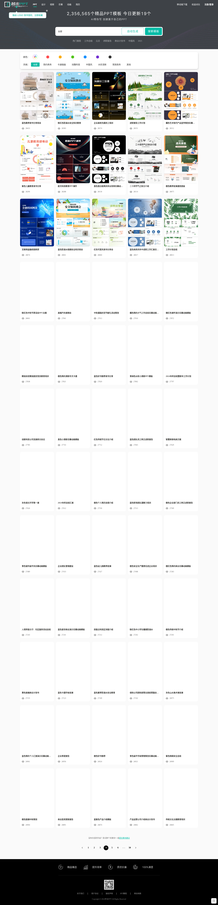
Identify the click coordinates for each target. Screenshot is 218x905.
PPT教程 (123, 894)
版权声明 (109, 894)
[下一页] (135, 847)
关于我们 (80, 894)
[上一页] (82, 847)
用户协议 (94, 894)
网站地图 (137, 894)
